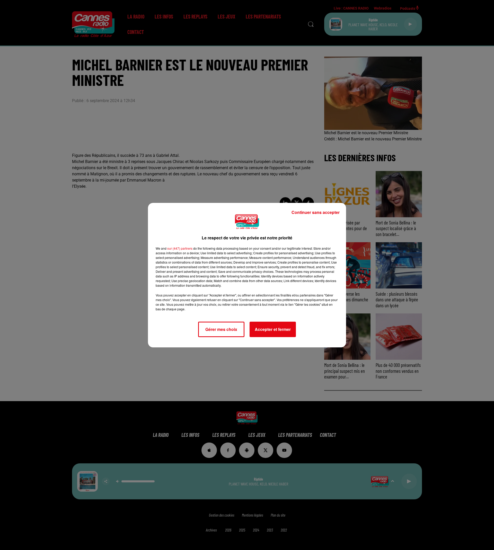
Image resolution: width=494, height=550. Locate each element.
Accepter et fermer (273, 329)
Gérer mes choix (221, 329)
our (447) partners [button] (179, 248)
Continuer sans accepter (316, 212)
